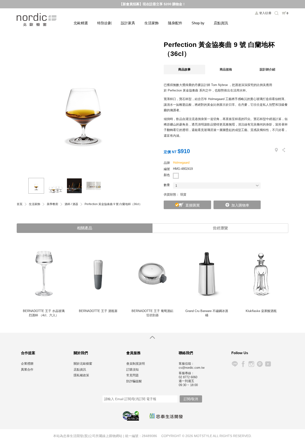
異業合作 (27, 369)
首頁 (19, 204)
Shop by (198, 23)
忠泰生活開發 (166, 415)
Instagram (251, 364)
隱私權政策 (81, 375)
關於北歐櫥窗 (83, 363)
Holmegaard (181, 162)
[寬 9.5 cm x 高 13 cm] (55, 185)
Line (234, 364)
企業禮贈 (27, 363)
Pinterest (259, 364)
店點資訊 (221, 23)
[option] (83, 104)
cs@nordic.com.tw (191, 367)
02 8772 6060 (188, 377)
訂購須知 (132, 369)
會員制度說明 (135, 363)
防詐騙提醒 (134, 381)
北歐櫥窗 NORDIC (37, 19)
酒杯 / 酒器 (71, 204)
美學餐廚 (52, 204)
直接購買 (192, 205)
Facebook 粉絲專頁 (243, 364)
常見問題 (132, 375)
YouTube (268, 364)
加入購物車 (240, 205)
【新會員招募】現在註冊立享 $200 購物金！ (152, 4)
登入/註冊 (265, 13)
